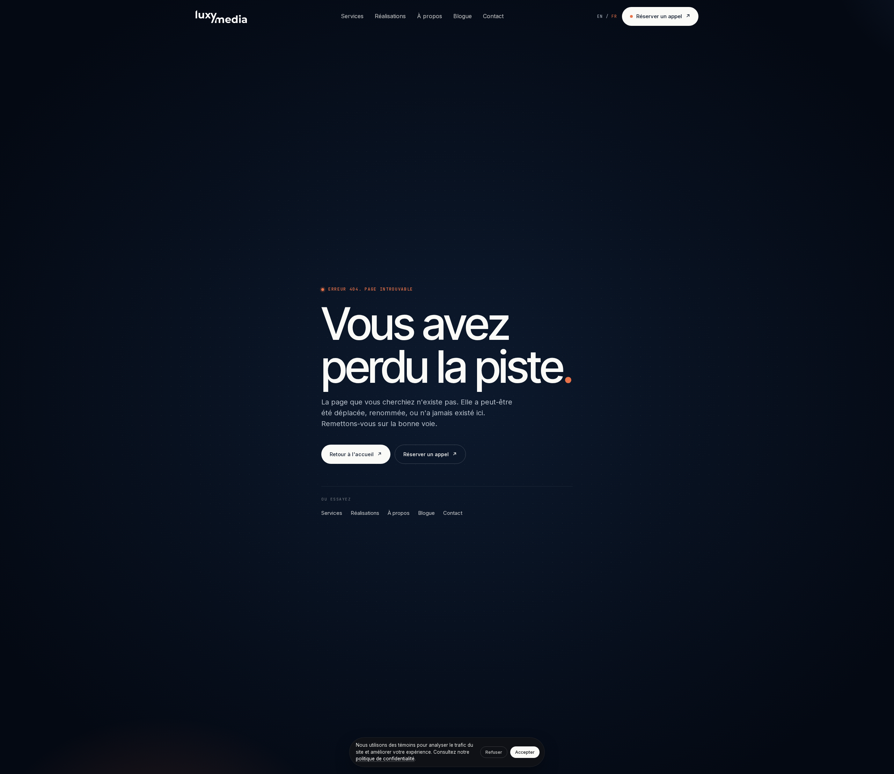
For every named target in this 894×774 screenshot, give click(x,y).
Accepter (525, 752)
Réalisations (390, 16)
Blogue (462, 16)
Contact (493, 16)
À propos (429, 16)
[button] (607, 16)
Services (352, 16)
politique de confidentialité (385, 758)
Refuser (493, 752)
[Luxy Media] (221, 16)
